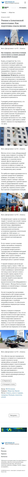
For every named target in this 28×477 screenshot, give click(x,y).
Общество (12, 12)
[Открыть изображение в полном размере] (14, 136)
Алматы (8, 393)
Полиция (11, 395)
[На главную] (10, 2)
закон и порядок (17, 393)
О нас (2, 448)
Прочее (17, 391)
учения (3, 397)
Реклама (3, 451)
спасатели (18, 395)
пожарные (4, 395)
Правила (3, 454)
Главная (3, 12)
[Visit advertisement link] (14, 430)
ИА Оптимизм (10, 389)
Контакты (4, 456)
